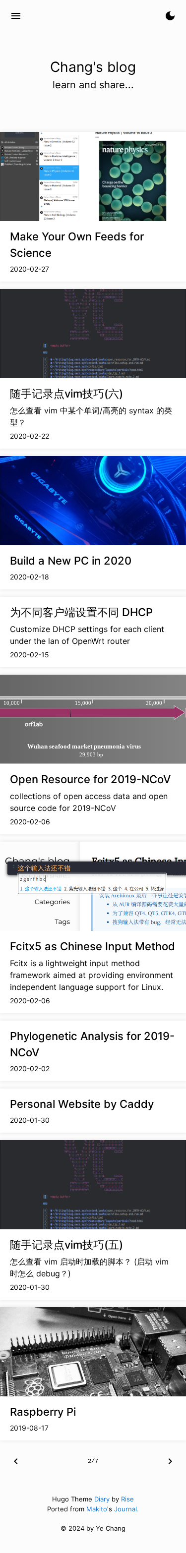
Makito (96, 1509)
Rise (127, 1499)
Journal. (126, 1509)
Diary (102, 1499)
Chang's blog (64, 16)
